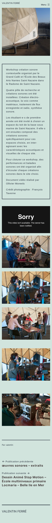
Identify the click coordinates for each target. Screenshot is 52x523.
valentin (9, 445)
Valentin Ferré (11, 3)
